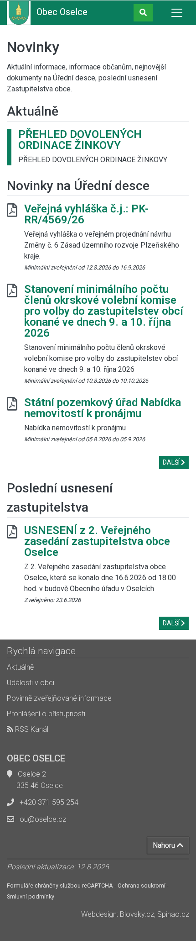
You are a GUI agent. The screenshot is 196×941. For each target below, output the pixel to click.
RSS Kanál (30, 729)
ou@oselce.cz (43, 819)
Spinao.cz (173, 914)
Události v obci (30, 682)
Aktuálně (20, 667)
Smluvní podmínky (30, 896)
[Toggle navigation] (177, 12)
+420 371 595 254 (49, 802)
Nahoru (165, 845)
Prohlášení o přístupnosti (46, 713)
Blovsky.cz (137, 914)
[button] (143, 12)
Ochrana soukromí (141, 885)
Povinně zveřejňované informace (59, 698)
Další (172, 462)
